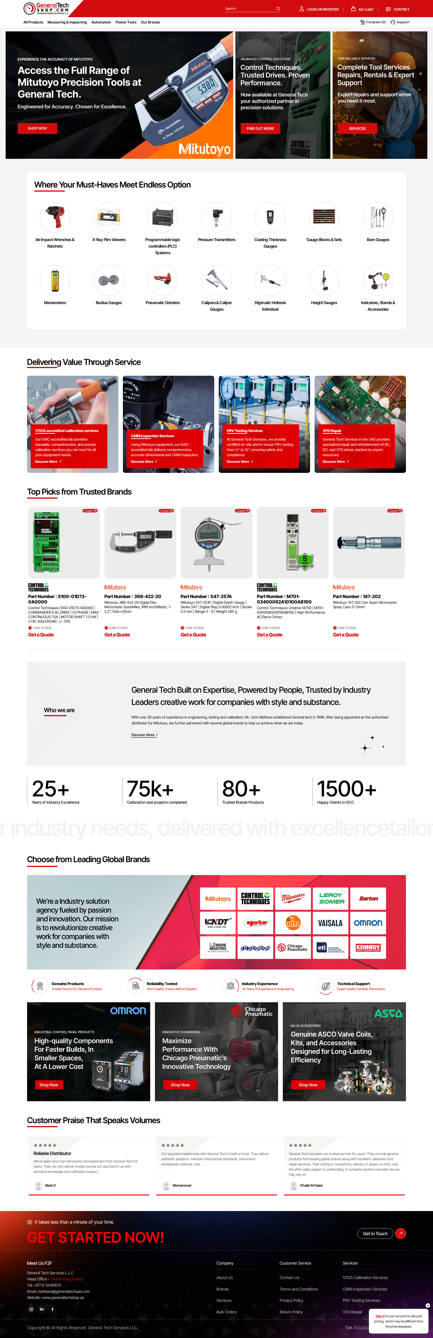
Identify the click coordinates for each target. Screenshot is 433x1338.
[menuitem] (67, 22)
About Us (224, 1277)
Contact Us (289, 1277)
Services (224, 1300)
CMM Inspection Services (365, 1289)
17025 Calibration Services (365, 1277)
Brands (222, 1289)
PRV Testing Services (361, 1300)
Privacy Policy (291, 1300)
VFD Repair (352, 1312)
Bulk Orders (226, 1312)
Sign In (380, 1316)
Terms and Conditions (299, 1289)
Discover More (46, 461)
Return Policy (291, 1312)
